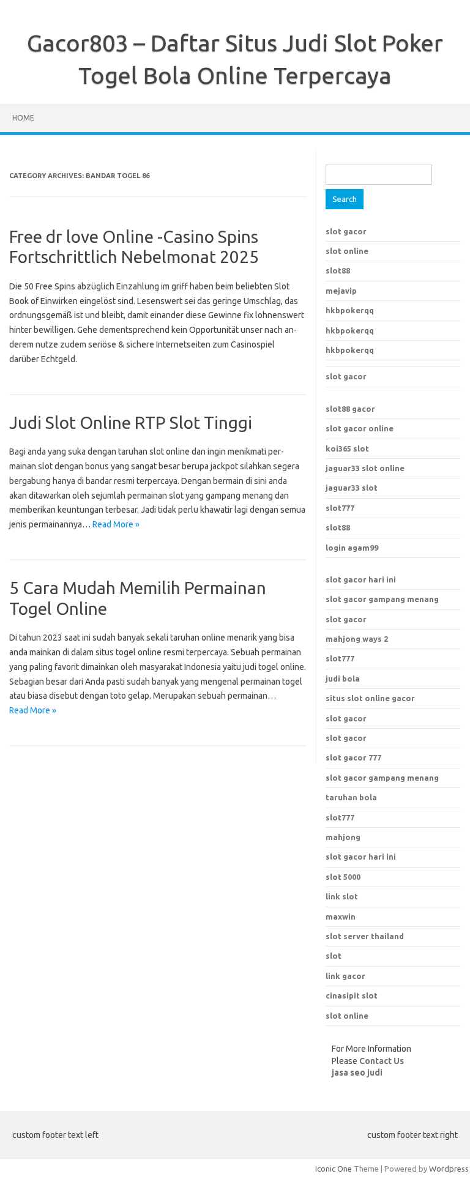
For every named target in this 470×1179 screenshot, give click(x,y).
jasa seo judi (357, 1072)
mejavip (341, 290)
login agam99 (352, 547)
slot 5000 (343, 876)
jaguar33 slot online (365, 468)
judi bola (343, 678)
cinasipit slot (352, 995)
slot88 (338, 270)
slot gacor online (360, 428)
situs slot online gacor (370, 698)
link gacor (345, 976)
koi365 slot (347, 448)
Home (23, 118)
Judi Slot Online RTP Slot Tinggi (130, 422)
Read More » (116, 524)
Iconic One (333, 1168)
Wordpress (449, 1168)
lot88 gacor (350, 408)
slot (333, 955)
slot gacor (346, 231)
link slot (342, 896)
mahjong (343, 837)
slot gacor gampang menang (382, 599)
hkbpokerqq (350, 310)
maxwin (341, 916)
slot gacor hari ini (361, 579)
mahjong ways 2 (357, 638)
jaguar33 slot (352, 487)
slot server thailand (365, 936)
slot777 (340, 508)
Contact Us (381, 1061)
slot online (347, 251)
